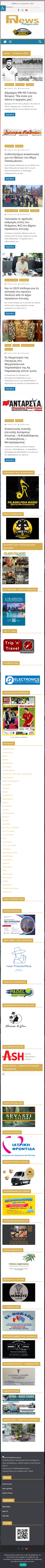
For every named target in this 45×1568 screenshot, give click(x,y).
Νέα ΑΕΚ (5, 1516)
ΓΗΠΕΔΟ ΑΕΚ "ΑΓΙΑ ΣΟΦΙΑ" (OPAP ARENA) (17, 774)
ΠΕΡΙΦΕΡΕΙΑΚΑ (34, 210)
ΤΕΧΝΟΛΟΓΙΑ (7, 885)
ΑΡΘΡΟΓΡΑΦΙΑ (7, 763)
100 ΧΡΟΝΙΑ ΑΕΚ (8, 749)
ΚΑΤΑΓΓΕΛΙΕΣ (7, 806)
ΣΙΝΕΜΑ (5, 881)
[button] (3, 8)
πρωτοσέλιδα (15, 737)
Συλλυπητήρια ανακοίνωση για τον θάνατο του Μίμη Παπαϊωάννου (22, 157)
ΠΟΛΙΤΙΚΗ (5, 863)
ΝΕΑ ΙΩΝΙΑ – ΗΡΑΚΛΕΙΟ (10, 828)
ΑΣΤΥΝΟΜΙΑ (6, 767)
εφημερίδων (24, 737)
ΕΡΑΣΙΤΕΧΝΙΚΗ (7, 799)
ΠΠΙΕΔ (4, 870)
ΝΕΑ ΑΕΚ (5, 820)
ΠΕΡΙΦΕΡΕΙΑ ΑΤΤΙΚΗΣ (9, 853)
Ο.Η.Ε (4, 838)
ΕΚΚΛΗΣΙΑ (7, 345)
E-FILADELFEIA (7, 753)
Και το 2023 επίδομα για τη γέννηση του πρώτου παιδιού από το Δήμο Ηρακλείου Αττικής (22, 293)
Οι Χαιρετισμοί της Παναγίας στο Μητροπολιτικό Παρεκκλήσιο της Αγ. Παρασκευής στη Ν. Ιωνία (20, 364)
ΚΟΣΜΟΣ (5, 810)
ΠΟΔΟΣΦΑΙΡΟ (7, 860)
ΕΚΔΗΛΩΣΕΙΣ (6, 785)
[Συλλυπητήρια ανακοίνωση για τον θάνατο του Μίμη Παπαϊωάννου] (22, 131)
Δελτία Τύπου (7, 1493)
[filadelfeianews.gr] (5, 41)
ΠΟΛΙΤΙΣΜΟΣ (7, 867)
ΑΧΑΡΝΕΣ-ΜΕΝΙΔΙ (8, 770)
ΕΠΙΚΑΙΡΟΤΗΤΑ (20, 84)
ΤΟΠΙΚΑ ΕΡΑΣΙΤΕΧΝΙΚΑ (10, 888)
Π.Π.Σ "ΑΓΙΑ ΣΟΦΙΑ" (9, 845)
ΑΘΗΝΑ (5, 760)
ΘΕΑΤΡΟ (5, 803)
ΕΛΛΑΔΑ (5, 792)
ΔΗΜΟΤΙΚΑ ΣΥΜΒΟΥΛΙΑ (10, 781)
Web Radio (6, 1507)
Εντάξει (23, 1565)
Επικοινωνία (7, 1484)
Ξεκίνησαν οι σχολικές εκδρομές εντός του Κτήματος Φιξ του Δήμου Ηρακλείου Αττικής (20, 224)
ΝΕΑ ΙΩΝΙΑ (16, 345)
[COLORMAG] (11, 1457)
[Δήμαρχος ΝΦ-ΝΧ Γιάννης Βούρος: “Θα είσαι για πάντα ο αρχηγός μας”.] (22, 69)
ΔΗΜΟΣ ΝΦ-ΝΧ (9, 84)
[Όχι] (42, 1560)
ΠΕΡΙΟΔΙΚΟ (6, 849)
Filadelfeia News (24, 88)
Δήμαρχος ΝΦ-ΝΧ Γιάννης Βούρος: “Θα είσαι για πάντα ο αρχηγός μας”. (21, 96)
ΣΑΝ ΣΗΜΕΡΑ (7, 878)
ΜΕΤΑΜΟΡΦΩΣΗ (8, 813)
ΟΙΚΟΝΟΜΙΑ (6, 842)
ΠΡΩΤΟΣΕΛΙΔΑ (7, 874)
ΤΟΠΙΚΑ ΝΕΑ (30, 84)
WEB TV (5, 756)
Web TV (5, 1511)
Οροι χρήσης (7, 1488)
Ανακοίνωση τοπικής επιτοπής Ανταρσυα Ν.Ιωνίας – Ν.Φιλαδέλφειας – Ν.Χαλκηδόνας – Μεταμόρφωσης (21, 435)
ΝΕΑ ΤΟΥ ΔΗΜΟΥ (8, 831)
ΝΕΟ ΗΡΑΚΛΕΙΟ (24, 210)
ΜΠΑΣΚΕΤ (6, 817)
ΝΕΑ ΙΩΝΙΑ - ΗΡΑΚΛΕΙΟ (11, 210)
